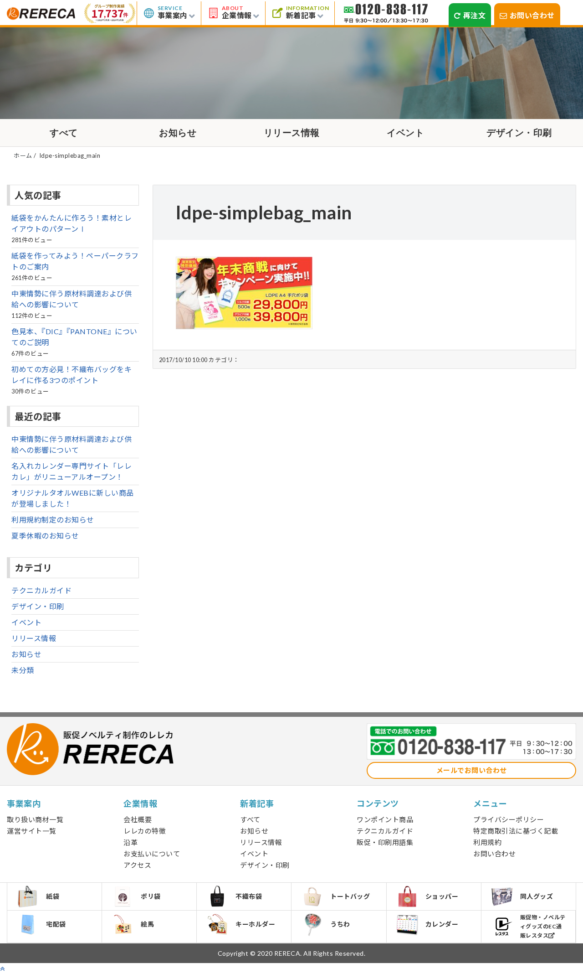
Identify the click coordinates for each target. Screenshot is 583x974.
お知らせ (177, 133)
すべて (64, 133)
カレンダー (442, 924)
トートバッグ (350, 896)
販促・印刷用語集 (385, 842)
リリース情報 (292, 133)
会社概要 (137, 819)
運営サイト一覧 (31, 831)
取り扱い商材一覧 (35, 819)
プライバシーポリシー (508, 819)
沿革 (130, 842)
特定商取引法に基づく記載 (515, 831)
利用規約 (487, 842)
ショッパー (442, 896)
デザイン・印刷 (519, 133)
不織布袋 (248, 896)
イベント (405, 133)
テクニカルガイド (41, 590)
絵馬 (147, 924)
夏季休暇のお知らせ (45, 535)
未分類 (22, 670)
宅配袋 (56, 924)
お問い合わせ (532, 15)
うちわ (340, 924)
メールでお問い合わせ (471, 770)
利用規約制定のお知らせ (52, 519)
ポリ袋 (151, 896)
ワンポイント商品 (385, 819)
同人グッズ (536, 896)
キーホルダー (255, 924)
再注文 (474, 15)
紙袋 (52, 896)
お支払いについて (151, 854)
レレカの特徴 (144, 831)
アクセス (137, 865)
